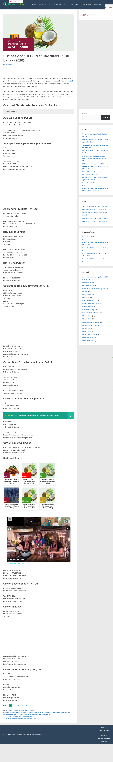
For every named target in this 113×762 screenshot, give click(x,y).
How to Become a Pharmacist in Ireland (94, 218)
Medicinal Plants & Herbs (26, 710)
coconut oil (69, 81)
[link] (9, 529)
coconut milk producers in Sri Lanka (15, 712)
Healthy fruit (86, 297)
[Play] (49, 521)
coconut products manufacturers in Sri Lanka (37, 714)
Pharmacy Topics (43, 4)
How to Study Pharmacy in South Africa (94, 209)
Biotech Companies (88, 282)
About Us (103, 727)
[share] (67, 528)
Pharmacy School (87, 337)
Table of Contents (11, 111)
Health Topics (74, 4)
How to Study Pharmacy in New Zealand (94, 221)
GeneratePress (38, 734)
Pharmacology (86, 331)
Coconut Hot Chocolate (20, 529)
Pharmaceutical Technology (90, 325)
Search (84, 114)
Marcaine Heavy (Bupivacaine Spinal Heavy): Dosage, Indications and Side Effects (94, 158)
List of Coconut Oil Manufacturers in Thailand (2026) (20, 718)
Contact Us (104, 733)
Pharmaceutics (87, 328)
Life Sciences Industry (60, 4)
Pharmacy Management (89, 334)
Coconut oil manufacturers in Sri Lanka (58, 712)
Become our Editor (104, 730)
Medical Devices (98, 4)
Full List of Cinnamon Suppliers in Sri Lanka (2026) (20, 716)
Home (34, 4)
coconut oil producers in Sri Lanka (13, 714)
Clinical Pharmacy (88, 285)
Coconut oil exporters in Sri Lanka (37, 712)
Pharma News (87, 4)
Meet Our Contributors (104, 738)
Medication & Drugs (88, 310)
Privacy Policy (104, 741)
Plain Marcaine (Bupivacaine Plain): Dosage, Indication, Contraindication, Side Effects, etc (95, 166)
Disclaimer (104, 735)
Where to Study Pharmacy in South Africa (95, 206)
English (87, 15)
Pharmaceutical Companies (90, 322)
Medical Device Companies (90, 303)
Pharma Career (87, 316)
